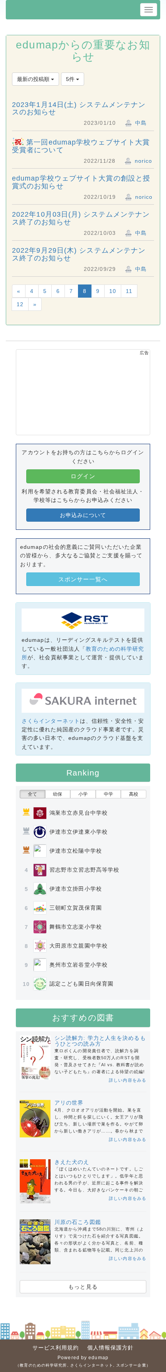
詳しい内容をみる (127, 1080)
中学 (108, 794)
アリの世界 (69, 1103)
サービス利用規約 (55, 1347)
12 (20, 304)
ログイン (83, 476)
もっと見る (83, 1287)
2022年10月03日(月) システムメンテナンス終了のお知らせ (81, 218)
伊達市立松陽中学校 (75, 851)
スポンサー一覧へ (83, 579)
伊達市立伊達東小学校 (78, 832)
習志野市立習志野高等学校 (84, 870)
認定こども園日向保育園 (81, 984)
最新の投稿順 (34, 79)
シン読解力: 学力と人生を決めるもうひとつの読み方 (100, 1041)
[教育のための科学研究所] (83, 620)
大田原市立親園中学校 (78, 946)
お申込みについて (83, 515)
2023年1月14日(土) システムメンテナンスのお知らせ (79, 108)
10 (112, 291)
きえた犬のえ (72, 1162)
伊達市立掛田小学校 (75, 889)
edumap (98, 1357)
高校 (133, 794)
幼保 (57, 794)
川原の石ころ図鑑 (77, 1222)
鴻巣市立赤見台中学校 (78, 813)
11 (129, 291)
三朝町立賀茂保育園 (75, 908)
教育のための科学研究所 (43, 1365)
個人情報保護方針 (110, 1347)
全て (32, 794)
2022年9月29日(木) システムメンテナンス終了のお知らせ (79, 254)
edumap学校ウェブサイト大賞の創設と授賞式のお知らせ (81, 182)
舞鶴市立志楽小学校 (75, 927)
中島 (140, 123)
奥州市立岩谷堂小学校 (78, 965)
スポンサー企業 (131, 1365)
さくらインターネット (51, 721)
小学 (83, 794)
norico (142, 161)
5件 (71, 79)
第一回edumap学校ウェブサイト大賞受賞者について (81, 146)
